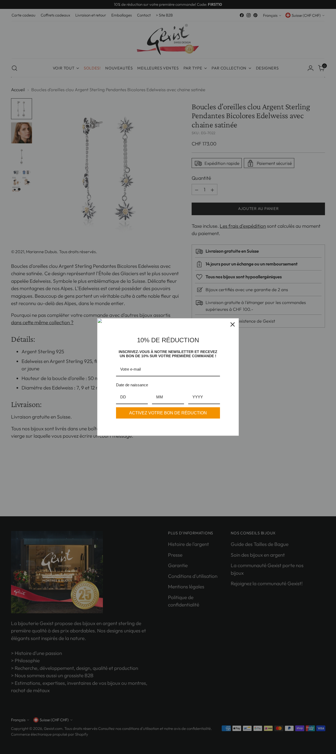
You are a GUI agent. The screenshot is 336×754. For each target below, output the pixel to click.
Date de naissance (132, 385)
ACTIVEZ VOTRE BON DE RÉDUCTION (168, 413)
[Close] (232, 324)
